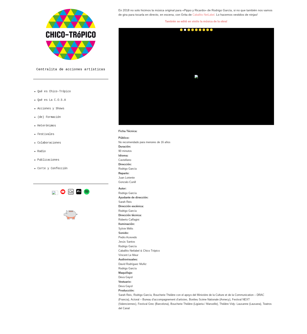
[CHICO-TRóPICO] (71, 59)
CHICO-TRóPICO (167, 323)
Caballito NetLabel (203, 14)
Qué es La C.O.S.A (51, 100)
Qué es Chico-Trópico (54, 91)
